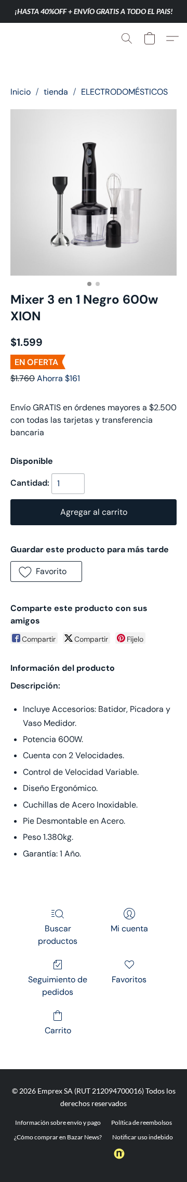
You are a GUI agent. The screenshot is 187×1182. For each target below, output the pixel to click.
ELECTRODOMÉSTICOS (124, 91)
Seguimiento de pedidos (57, 985)
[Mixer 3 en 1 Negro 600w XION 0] (93, 192)
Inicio (20, 91)
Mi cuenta (129, 928)
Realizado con (86, 1154)
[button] (30, 38)
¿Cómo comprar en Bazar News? (58, 1137)
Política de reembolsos (141, 1122)
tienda (56, 91)
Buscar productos (57, 934)
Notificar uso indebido (142, 1137)
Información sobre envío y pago (58, 1122)
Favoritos (129, 979)
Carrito (58, 1030)
